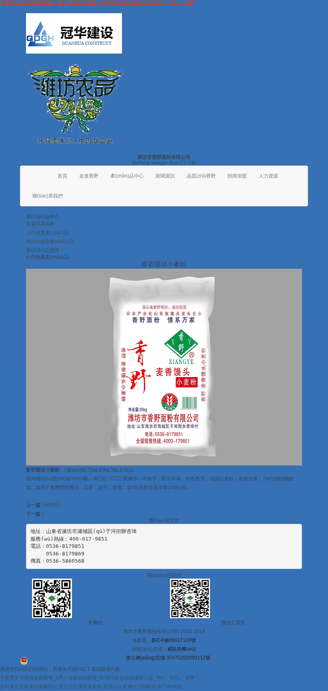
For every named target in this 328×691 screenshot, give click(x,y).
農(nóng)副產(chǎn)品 (50, 241)
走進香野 (88, 176)
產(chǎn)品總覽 (42, 250)
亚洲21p (112, 686)
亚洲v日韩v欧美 (139, 686)
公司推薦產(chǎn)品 (47, 233)
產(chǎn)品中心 (127, 176)
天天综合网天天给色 (80, 686)
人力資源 (268, 176)
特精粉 (52, 505)
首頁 (62, 176)
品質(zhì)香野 (201, 176)
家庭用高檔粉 (40, 224)
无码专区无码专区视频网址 (29, 686)
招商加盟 (237, 176)
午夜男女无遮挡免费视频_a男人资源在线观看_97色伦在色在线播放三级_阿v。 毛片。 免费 (97, 678)
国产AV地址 (169, 686)
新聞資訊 (165, 176)
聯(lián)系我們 (47, 196)
